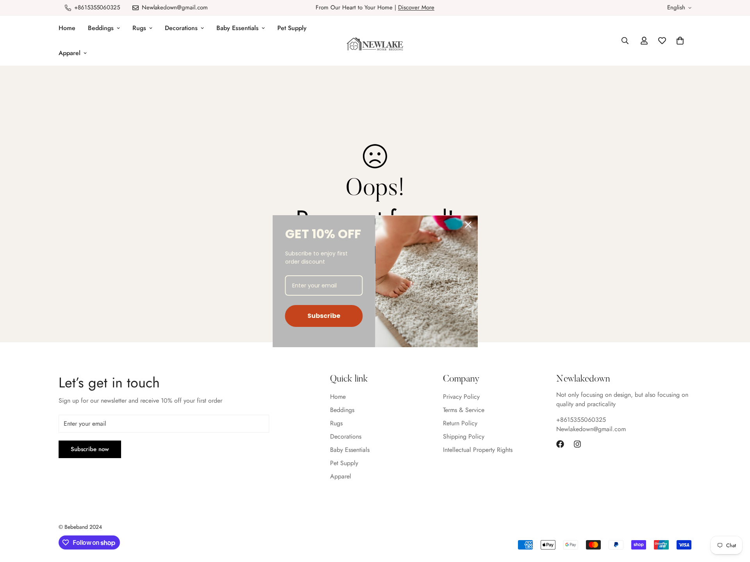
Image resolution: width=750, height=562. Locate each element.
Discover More (416, 7)
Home (67, 27)
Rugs (139, 27)
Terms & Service (463, 409)
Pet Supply (292, 27)
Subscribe (323, 315)
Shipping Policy (463, 436)
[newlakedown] (374, 45)
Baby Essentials (237, 27)
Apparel (69, 52)
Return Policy (460, 423)
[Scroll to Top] (735, 519)
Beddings (101, 27)
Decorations (181, 27)
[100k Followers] (577, 444)
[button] (680, 41)
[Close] (468, 224)
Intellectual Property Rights (477, 449)
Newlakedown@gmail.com (591, 429)
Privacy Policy (461, 396)
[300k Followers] (560, 444)
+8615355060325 (581, 419)
